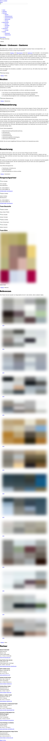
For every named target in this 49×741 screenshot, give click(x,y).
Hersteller (7, 25)
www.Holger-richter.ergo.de (6, 737)
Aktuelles (4, 11)
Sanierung (30, 53)
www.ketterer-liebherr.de (6, 701)
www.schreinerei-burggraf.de (7, 720)
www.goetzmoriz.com (5, 675)
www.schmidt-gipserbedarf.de (7, 710)
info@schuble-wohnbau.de (6, 191)
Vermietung (5, 28)
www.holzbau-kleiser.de (5, 692)
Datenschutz (8, 34)
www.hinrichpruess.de (5, 657)
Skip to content (3, 0)
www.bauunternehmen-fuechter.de (8, 666)
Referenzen (7, 19)
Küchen (6, 23)
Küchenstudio (5, 22)
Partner (6, 20)
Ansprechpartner (9, 17)
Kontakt (6, 27)
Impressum (7, 33)
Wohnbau (4, 13)
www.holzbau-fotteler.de (6, 683)
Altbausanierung (8, 16)
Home (3, 10)
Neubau (6, 14)
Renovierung (20, 53)
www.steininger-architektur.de (7, 729)
